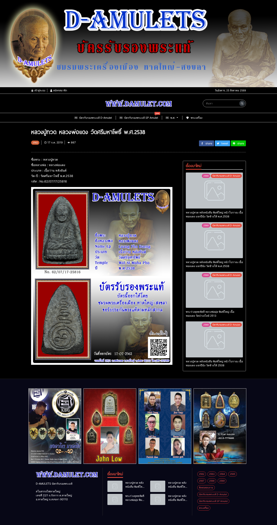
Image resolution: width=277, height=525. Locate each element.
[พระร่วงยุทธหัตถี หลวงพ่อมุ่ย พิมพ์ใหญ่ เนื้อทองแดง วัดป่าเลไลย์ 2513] (214, 290)
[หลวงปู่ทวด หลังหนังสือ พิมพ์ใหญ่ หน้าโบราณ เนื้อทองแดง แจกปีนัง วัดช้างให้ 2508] (214, 339)
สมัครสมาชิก (59, 90)
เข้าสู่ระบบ (39, 90)
